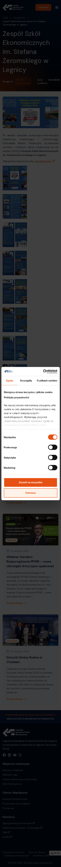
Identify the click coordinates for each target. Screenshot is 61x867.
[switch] (52, 447)
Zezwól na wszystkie (30, 482)
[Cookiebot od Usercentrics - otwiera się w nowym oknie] (43, 371)
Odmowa (30, 492)
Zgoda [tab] (9, 380)
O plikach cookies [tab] (47, 380)
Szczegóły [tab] (26, 380)
